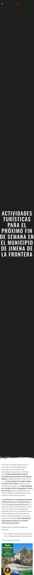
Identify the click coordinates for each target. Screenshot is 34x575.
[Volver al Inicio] (17, 3)
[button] (2, 3)
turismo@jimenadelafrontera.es (17, 504)
